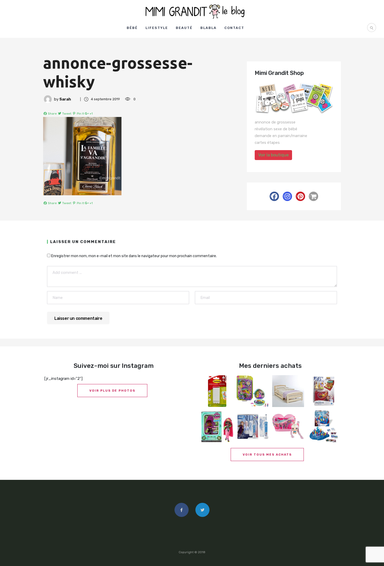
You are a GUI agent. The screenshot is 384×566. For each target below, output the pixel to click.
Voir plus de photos (112, 390)
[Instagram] (287, 196)
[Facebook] (274, 196)
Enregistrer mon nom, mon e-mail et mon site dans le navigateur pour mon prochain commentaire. (134, 256)
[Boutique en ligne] (313, 196)
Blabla (208, 28)
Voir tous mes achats (267, 454)
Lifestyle (157, 28)
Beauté (184, 28)
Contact (234, 28)
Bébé (132, 28)
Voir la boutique (273, 154)
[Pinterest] (300, 196)
